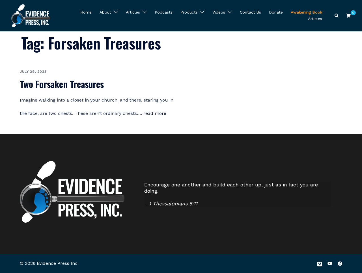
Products (189, 12)
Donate (276, 12)
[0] (348, 15)
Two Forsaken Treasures (62, 84)
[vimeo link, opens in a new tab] (319, 263)
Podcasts (164, 12)
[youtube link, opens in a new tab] (329, 263)
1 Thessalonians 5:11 (173, 204)
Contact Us (250, 12)
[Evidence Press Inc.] (30, 15)
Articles (133, 12)
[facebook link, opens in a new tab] (340, 263)
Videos (218, 12)
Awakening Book (306, 12)
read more (154, 113)
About (105, 12)
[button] (337, 15)
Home (86, 12)
